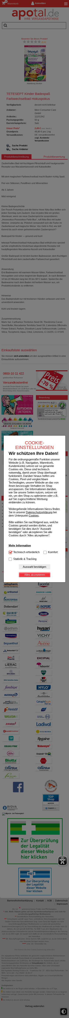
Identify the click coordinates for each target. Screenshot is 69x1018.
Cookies (34, 515)
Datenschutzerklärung (39, 512)
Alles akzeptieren (34, 574)
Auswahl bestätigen (34, 566)
